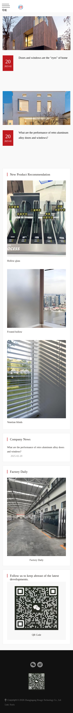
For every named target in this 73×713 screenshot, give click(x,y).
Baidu (12, 704)
